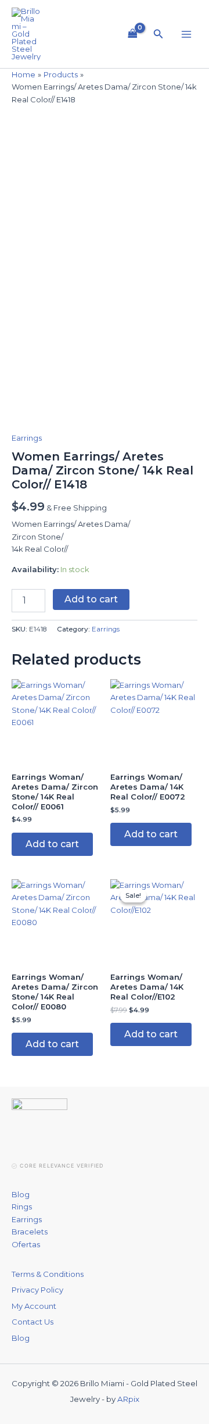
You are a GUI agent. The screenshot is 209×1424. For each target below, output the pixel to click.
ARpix (128, 1399)
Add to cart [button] (52, 844)
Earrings (27, 437)
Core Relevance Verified (61, 1165)
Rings (22, 1206)
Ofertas (26, 1244)
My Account (34, 1306)
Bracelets (30, 1231)
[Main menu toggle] (186, 34)
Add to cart (91, 599)
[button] (158, 34)
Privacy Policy (37, 1289)
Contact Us (32, 1321)
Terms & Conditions (48, 1274)
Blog (21, 1194)
